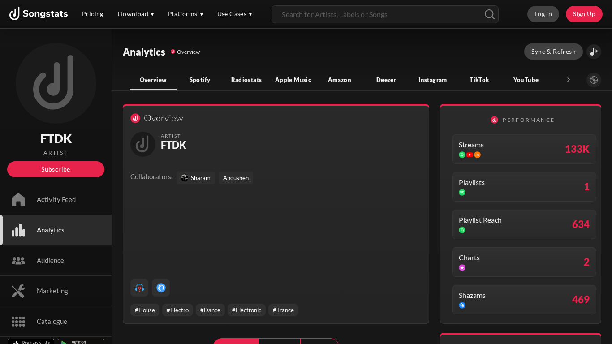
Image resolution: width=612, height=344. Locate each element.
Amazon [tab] (339, 79)
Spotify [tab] (200, 79)
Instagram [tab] (432, 79)
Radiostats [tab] (246, 79)
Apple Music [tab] (293, 79)
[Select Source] (593, 80)
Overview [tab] (153, 79)
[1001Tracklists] (139, 288)
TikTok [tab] (479, 79)
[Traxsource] (161, 288)
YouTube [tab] (526, 79)
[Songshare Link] (593, 51)
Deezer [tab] (386, 79)
